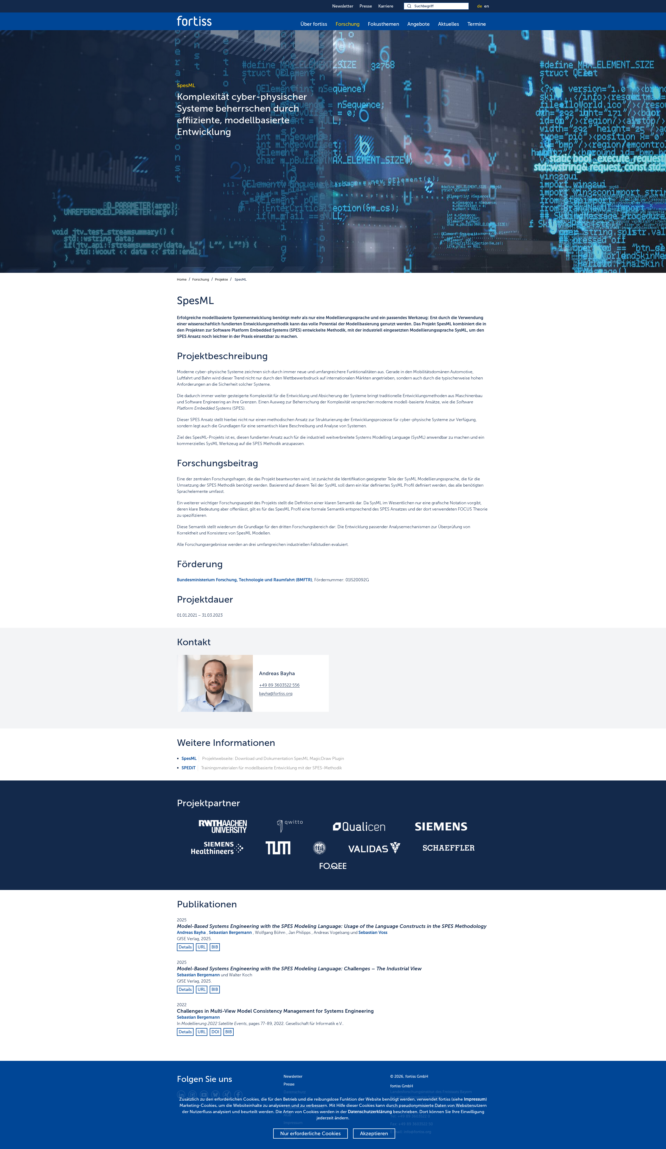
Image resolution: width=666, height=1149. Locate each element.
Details (185, 947)
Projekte (221, 279)
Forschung (348, 24)
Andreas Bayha (191, 932)
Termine (477, 24)
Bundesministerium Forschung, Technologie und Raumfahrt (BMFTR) (244, 579)
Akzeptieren (374, 1134)
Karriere (385, 6)
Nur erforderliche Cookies (310, 1134)
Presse (366, 6)
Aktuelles (448, 24)
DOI (215, 1031)
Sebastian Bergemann (230, 932)
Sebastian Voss (372, 932)
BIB (215, 947)
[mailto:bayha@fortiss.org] (215, 683)
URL (202, 947)
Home (182, 279)
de (479, 6)
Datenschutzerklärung (370, 1111)
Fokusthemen (383, 24)
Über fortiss (313, 24)
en (486, 6)
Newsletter (342, 6)
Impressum (475, 1099)
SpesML (241, 279)
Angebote (418, 24)
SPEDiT (189, 767)
